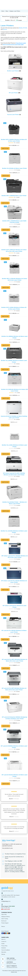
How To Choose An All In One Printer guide (13, 44)
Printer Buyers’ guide (21, 43)
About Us (3, 939)
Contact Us (3, 941)
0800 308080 (12, 906)
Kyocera (5, 29)
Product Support (4, 922)
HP (24, 27)
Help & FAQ (3, 914)
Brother (21, 27)
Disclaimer (3, 947)
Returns (3, 926)
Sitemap (3, 954)
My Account (3, 920)
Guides (2, 943)
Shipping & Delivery (5, 916)
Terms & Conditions (5, 949)
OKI (26, 27)
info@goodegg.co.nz (5, 901)
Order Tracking (4, 918)
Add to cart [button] (5, 148)
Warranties (3, 952)
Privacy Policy (4, 945)
